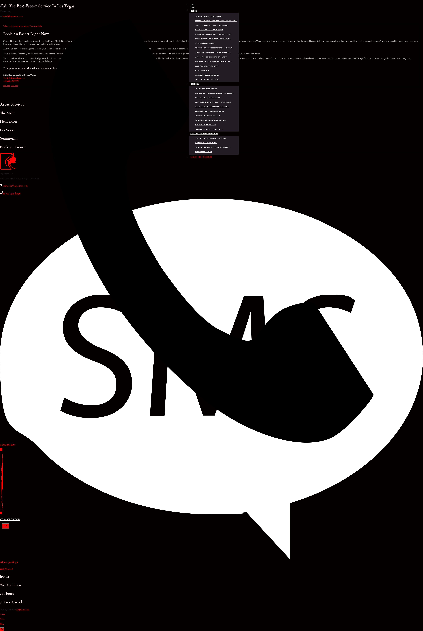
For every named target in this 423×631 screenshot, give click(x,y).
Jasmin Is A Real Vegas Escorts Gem (209, 111)
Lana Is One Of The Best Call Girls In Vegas (212, 52)
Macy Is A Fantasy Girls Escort (207, 116)
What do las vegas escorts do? (208, 98)
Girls (2, 619)
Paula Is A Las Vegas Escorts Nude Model (211, 25)
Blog (2, 624)
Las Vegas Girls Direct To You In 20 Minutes (213, 147)
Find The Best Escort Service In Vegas (210, 138)
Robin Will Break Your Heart (206, 66)
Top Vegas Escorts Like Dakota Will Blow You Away (216, 21)
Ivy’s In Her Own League (204, 43)
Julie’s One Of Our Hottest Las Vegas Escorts (214, 48)
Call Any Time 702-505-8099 (201, 156)
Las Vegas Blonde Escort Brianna (208, 16)
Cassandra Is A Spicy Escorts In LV (209, 129)
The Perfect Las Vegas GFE (206, 143)
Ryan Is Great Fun (202, 71)
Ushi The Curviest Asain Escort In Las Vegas (213, 102)
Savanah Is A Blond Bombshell (207, 75)
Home (192, 7)
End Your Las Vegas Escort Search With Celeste (214, 93)
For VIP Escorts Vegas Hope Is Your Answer (212, 39)
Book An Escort (6, 568)
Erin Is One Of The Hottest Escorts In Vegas (213, 61)
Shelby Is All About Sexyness (206, 80)
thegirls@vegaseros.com (12, 16)
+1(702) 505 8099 (8, 444)
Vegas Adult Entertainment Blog (204, 134)
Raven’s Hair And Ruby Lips (205, 125)
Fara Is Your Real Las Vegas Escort (209, 30)
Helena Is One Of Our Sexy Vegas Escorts (212, 107)
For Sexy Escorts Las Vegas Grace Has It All (213, 34)
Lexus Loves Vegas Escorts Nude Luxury (211, 57)
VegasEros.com (10, 519)
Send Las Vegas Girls (203, 152)
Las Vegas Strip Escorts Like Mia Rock (210, 120)
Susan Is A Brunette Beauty (206, 89)
